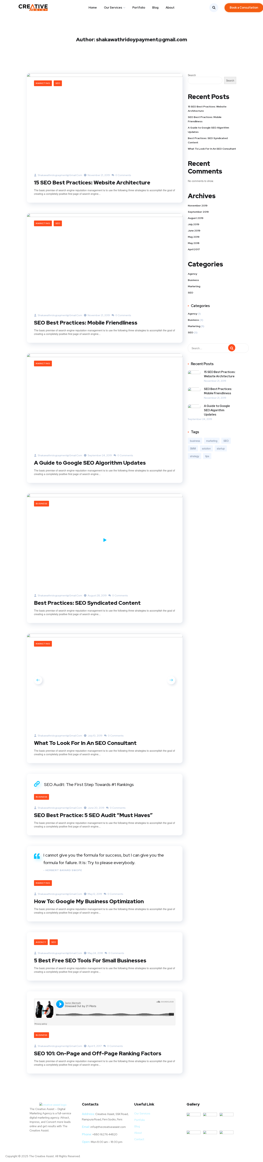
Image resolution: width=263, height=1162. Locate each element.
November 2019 (197, 205)
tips (207, 456)
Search (192, 75)
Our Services (113, 7)
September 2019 (198, 211)
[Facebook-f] (34, 1140)
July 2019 (193, 224)
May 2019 (193, 236)
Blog (155, 7)
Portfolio (138, 7)
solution (206, 448)
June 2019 (194, 230)
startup (221, 448)
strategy (194, 456)
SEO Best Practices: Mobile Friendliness (85, 322)
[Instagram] (45, 1140)
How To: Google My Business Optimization (89, 901)
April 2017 (194, 249)
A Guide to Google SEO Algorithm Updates (90, 462)
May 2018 (193, 243)
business (195, 440)
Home (93, 7)
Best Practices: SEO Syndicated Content (87, 603)
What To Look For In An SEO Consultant (85, 743)
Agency (41, 942)
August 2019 (195, 218)
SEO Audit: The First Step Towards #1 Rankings (89, 784)
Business (41, 503)
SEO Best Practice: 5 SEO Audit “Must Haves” (93, 815)
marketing (211, 440)
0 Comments (123, 175)
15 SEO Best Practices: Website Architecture (92, 182)
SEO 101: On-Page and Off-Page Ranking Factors (97, 1053)
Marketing (43, 83)
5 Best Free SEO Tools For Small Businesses (90, 960)
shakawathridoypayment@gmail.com (59, 175)
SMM (193, 448)
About (170, 7)
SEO (57, 83)
